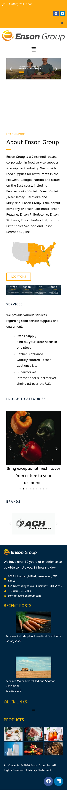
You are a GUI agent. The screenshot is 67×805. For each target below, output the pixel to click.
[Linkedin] (62, 13)
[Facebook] (56, 13)
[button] (33, 50)
